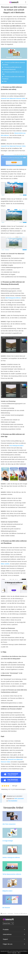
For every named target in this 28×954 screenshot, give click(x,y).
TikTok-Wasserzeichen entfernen (12, 874)
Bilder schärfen (5, 564)
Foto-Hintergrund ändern (16, 445)
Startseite (4, 913)
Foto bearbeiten (12, 801)
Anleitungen (10, 913)
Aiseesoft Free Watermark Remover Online (13, 98)
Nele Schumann (19, 798)
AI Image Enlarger (8, 841)
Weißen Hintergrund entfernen (11, 857)
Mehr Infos (14, 952)
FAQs (5, 81)
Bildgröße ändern (7, 891)
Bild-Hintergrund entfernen (13, 298)
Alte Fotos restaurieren (9, 824)
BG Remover (6, 907)
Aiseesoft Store (6, 923)
